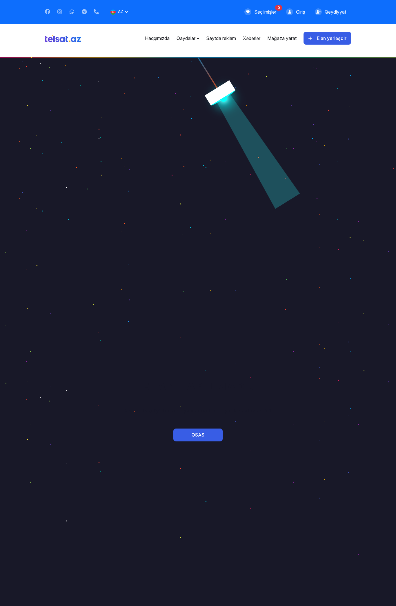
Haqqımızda (157, 38)
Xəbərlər (251, 38)
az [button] (120, 11)
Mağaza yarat (282, 38)
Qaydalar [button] (186, 38)
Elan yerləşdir (331, 38)
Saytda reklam (221, 38)
